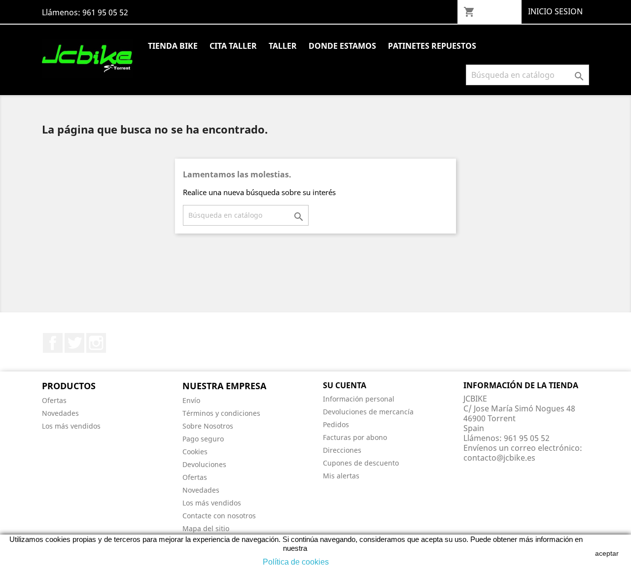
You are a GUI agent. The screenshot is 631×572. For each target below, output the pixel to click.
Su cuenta (344, 385)
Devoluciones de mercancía (368, 411)
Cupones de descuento (361, 463)
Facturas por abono (355, 437)
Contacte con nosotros (219, 515)
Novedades (60, 413)
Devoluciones (204, 464)
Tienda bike (173, 45)
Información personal (358, 399)
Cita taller (233, 45)
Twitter (74, 343)
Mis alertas (341, 475)
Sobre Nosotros (207, 426)
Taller (283, 45)
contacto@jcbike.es (499, 457)
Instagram (96, 343)
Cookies (195, 451)
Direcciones (342, 450)
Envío (191, 400)
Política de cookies (296, 562)
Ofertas (54, 400)
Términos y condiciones (221, 413)
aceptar (607, 553)
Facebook (53, 343)
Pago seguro (203, 438)
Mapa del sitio (205, 528)
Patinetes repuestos (432, 45)
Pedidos (336, 424)
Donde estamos (342, 45)
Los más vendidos (71, 426)
